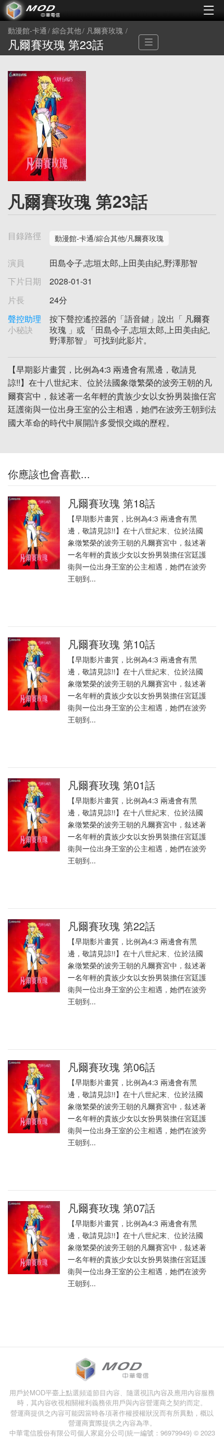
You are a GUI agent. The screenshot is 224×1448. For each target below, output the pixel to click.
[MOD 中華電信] (56, 10)
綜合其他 (66, 30)
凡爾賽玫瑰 (104, 30)
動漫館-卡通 (27, 30)
